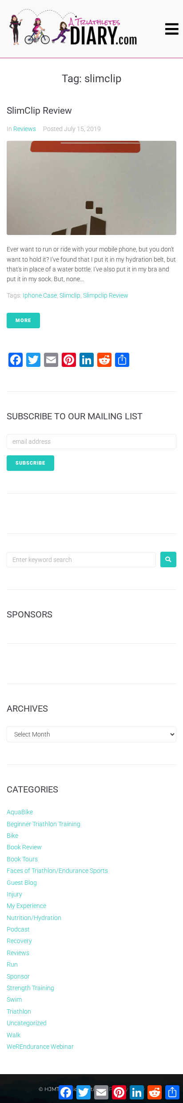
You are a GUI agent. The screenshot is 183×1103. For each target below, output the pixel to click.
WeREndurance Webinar (40, 1046)
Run (12, 964)
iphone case (40, 295)
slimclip (70, 295)
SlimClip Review (39, 110)
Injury (14, 894)
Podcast (18, 929)
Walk (13, 1035)
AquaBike (20, 812)
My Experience (26, 905)
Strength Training (30, 988)
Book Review (24, 847)
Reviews (24, 128)
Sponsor (18, 976)
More (23, 320)
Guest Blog (22, 882)
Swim (14, 999)
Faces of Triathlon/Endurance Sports (57, 870)
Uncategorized (27, 1023)
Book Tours (22, 859)
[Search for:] (81, 559)
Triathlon (19, 1011)
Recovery (19, 940)
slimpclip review (105, 295)
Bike (12, 835)
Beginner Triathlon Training (43, 824)
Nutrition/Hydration (34, 917)
